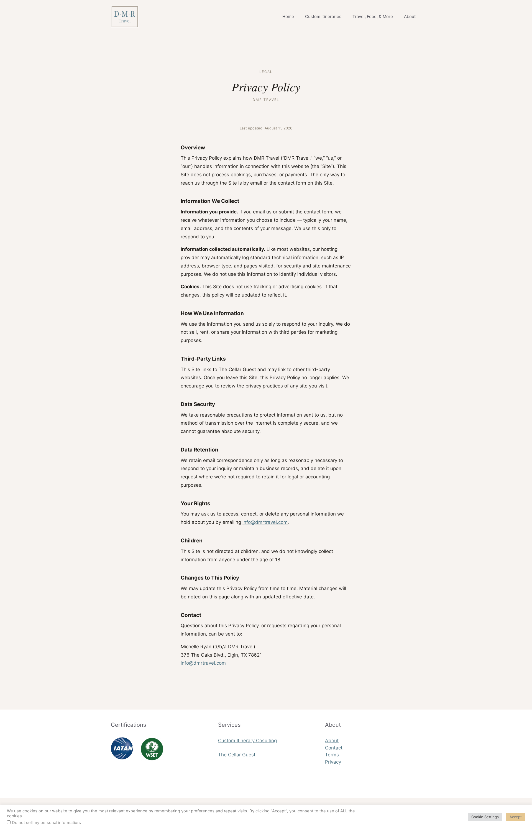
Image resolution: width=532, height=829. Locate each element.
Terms (332, 754)
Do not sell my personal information (46, 822)
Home (288, 16)
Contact (333, 748)
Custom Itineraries (323, 16)
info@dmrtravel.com (265, 522)
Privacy (333, 762)
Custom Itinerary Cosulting (247, 740)
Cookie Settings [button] (485, 817)
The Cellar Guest (236, 754)
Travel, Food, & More (372, 16)
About (410, 16)
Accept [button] (516, 817)
